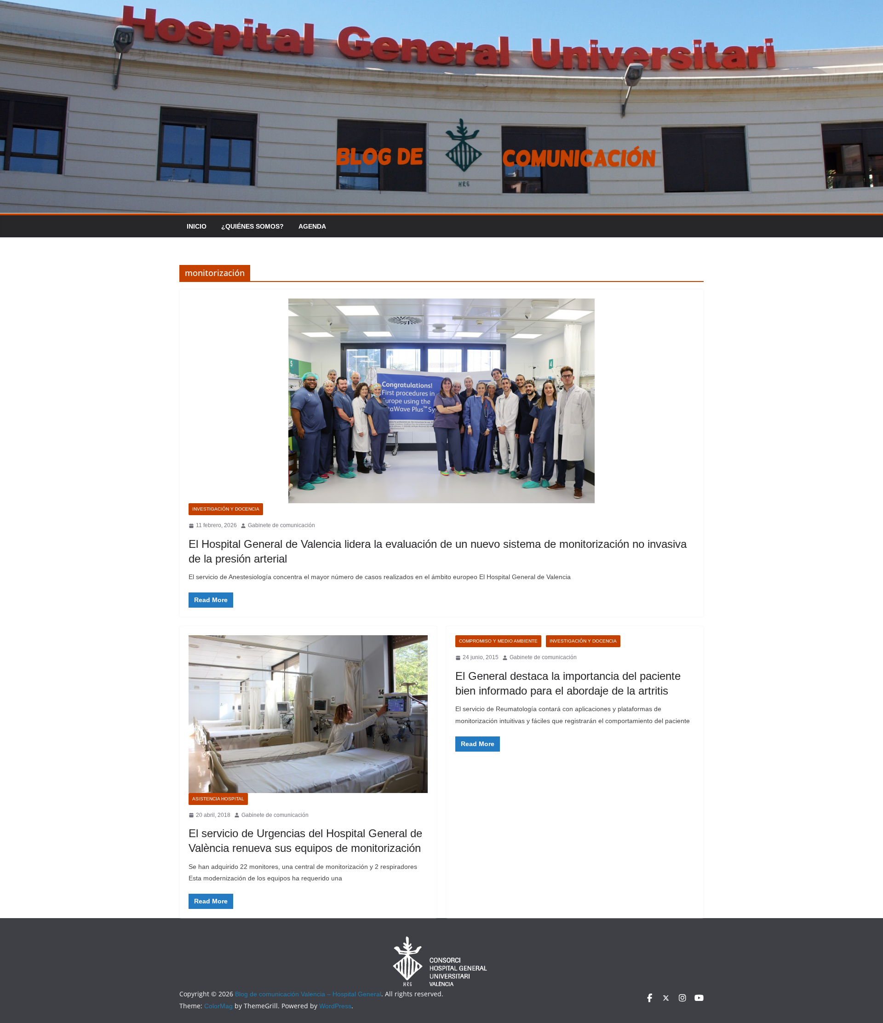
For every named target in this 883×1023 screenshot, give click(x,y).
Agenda (312, 226)
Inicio (196, 226)
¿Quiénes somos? (252, 226)
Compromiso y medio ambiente (498, 641)
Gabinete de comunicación (281, 525)
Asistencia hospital (218, 798)
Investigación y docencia (225, 509)
